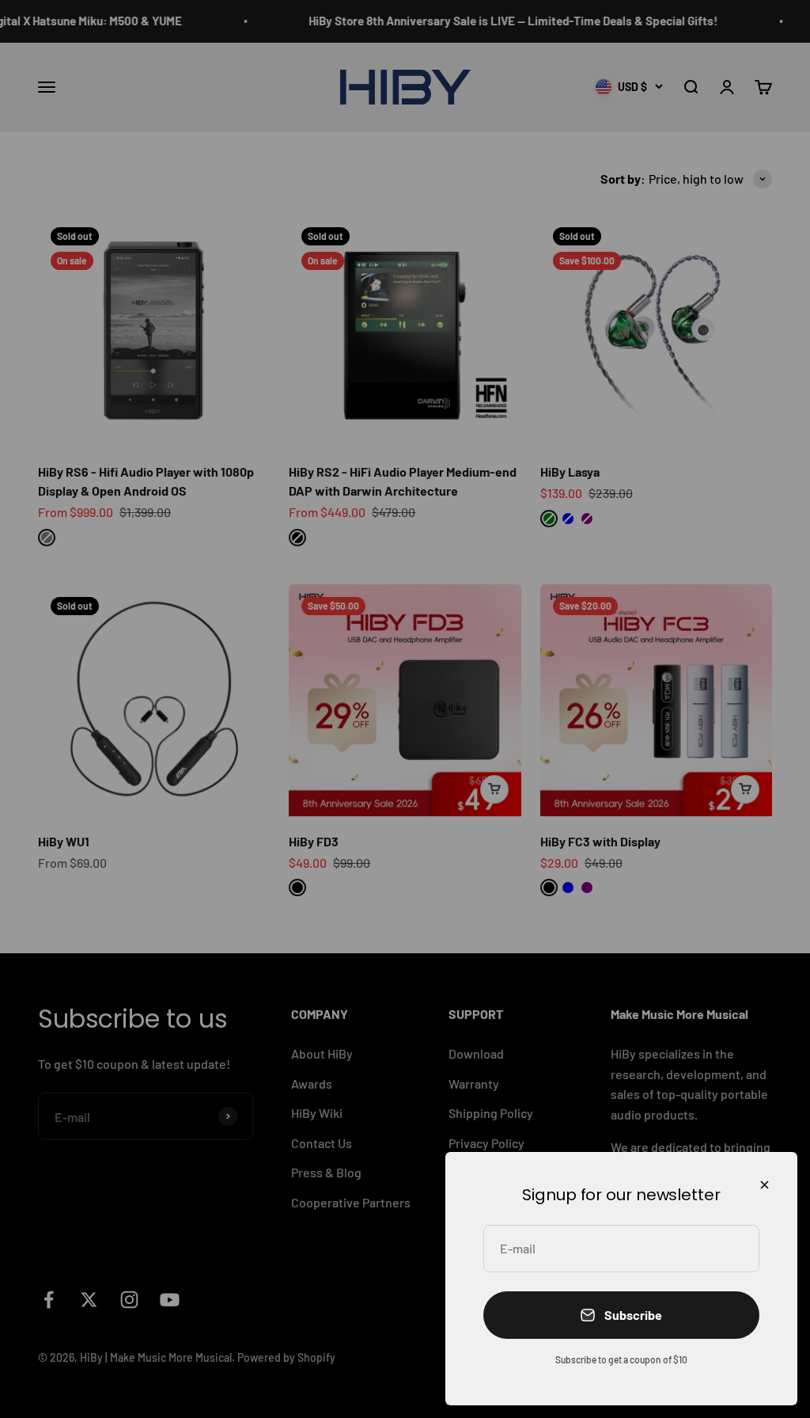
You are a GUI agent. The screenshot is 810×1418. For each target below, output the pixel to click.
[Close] (764, 1184)
